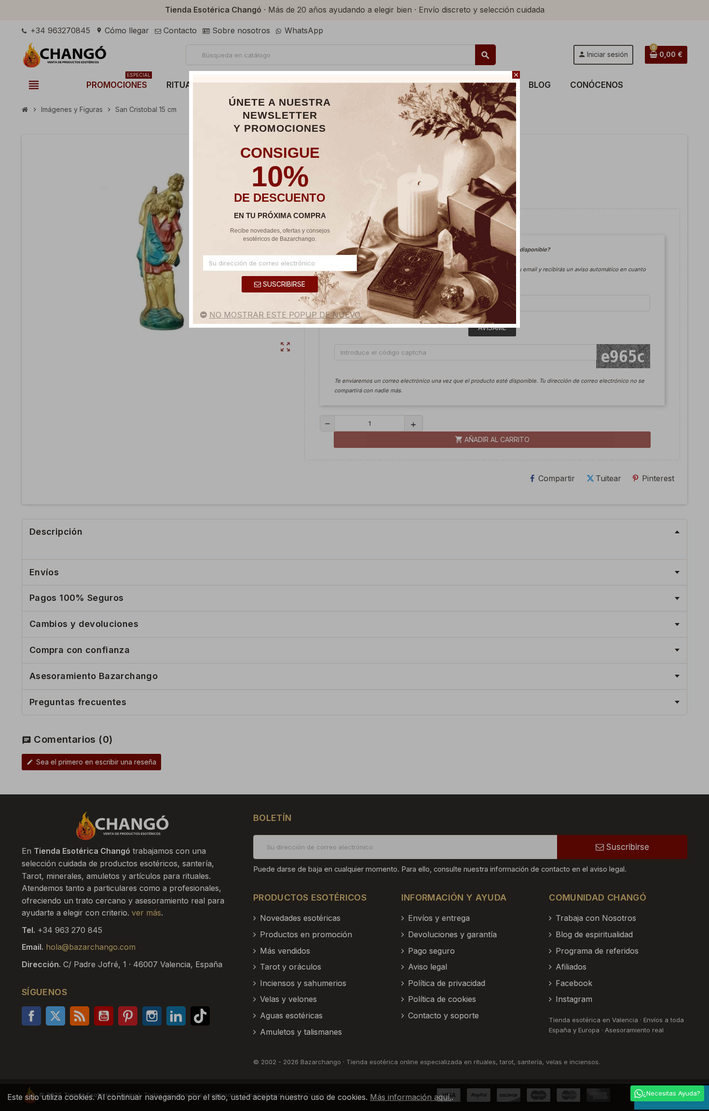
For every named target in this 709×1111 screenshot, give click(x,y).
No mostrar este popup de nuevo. (285, 314)
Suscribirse (283, 284)
